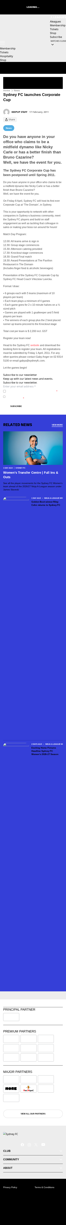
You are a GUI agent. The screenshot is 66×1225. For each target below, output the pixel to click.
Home (6, 90)
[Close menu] (58, 1207)
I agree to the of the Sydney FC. (32, 391)
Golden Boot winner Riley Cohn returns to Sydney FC (45, 503)
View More (57, 425)
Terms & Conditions (44, 1187)
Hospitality (6, 56)
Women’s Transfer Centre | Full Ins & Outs (30, 475)
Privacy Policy (29, 391)
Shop (3, 60)
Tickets (4, 52)
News (17, 90)
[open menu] (2, 42)
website (34, 345)
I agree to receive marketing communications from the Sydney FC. (34, 396)
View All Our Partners (33, 1114)
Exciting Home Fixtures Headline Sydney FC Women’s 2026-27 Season (44, 750)
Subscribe (16, 406)
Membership (8, 48)
